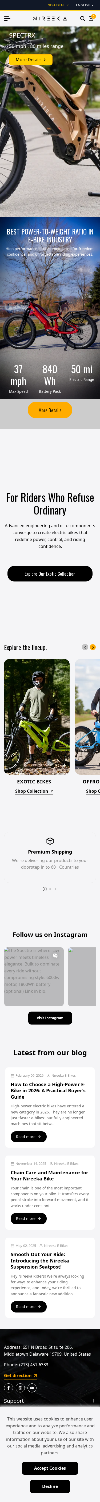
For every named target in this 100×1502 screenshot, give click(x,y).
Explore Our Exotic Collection (50, 573)
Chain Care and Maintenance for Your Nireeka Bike (49, 1175)
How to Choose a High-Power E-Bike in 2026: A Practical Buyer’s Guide (48, 1090)
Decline (50, 1486)
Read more (25, 1136)
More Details (50, 410)
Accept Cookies (50, 1468)
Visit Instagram (50, 1018)
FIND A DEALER (57, 5)
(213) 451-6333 (33, 1365)
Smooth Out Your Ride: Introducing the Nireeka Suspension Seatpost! (40, 1260)
